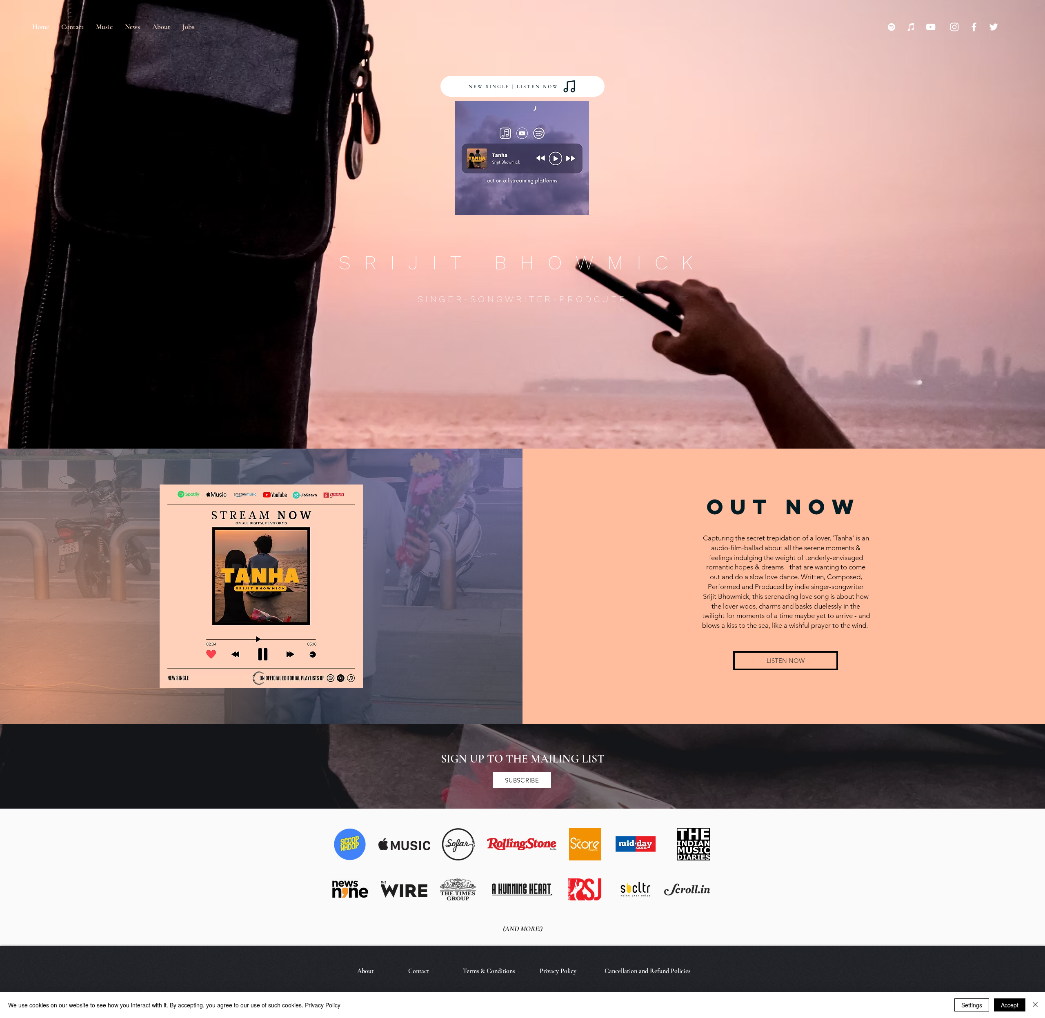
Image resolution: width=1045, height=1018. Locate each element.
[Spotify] (891, 27)
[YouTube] (930, 27)
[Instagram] (954, 27)
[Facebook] (974, 27)
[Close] (1035, 1004)
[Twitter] (993, 27)
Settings (971, 1005)
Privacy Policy (322, 1005)
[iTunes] (911, 27)
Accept (1009, 1005)
